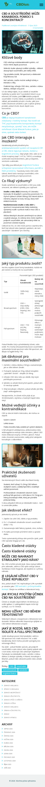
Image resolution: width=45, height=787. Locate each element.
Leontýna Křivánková (18, 25)
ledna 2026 (8, 753)
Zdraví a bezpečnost (12, 692)
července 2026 (9, 732)
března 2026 (8, 746)
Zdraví (6, 714)
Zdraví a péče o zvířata (13, 700)
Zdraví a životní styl (12, 696)
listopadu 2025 (10, 761)
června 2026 (8, 736)
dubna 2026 (8, 743)
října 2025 (7, 764)
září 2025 (7, 768)
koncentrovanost (9, 670)
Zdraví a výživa (10, 703)
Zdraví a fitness (10, 717)
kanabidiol (23, 670)
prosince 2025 (9, 757)
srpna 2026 (8, 729)
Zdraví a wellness (11, 685)
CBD (11, 666)
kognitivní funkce (9, 673)
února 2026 (8, 750)
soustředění (21, 666)
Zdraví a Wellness (11, 707)
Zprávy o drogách (11, 689)
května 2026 (8, 739)
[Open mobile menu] (41, 5)
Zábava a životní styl (12, 710)
